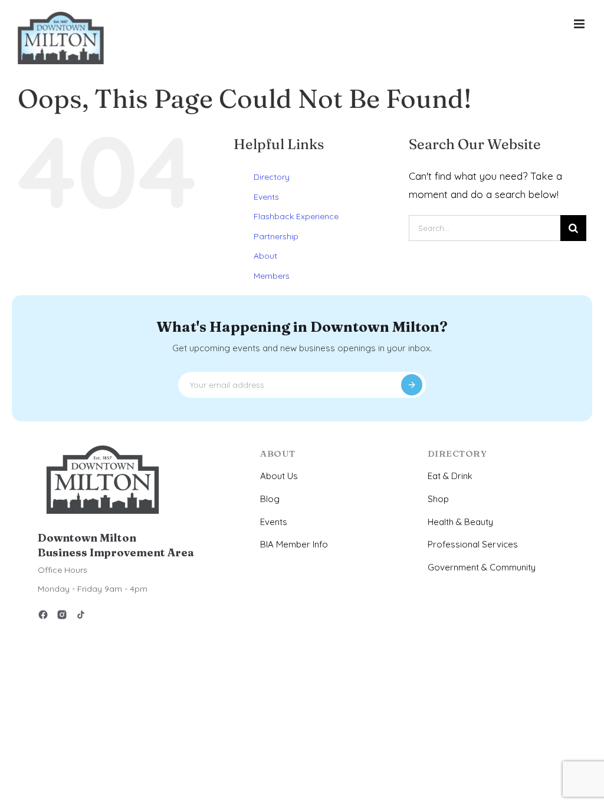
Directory (272, 176)
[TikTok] (81, 617)
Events (266, 197)
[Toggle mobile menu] (580, 24)
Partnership (276, 236)
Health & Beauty (460, 521)
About (265, 255)
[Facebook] (43, 617)
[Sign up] (411, 384)
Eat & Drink (450, 475)
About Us (279, 475)
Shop (438, 498)
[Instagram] (62, 617)
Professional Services (473, 544)
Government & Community (482, 567)
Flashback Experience (296, 216)
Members (272, 275)
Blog (270, 498)
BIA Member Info (294, 544)
